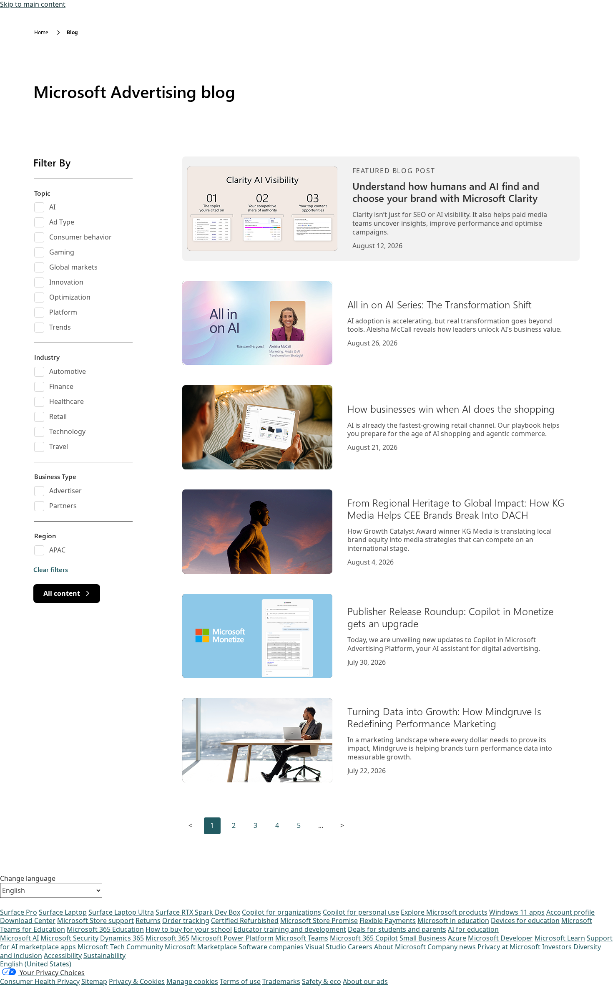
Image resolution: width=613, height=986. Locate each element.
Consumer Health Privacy (40, 981)
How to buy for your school (189, 929)
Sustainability (104, 955)
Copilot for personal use (361, 912)
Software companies (271, 946)
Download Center (27, 920)
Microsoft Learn (560, 938)
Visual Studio (325, 946)
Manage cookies (192, 981)
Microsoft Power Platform (232, 938)
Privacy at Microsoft (508, 946)
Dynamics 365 (122, 938)
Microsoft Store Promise (319, 920)
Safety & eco (321, 981)
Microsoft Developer (500, 938)
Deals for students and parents (397, 929)
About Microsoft (400, 946)
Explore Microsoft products (444, 912)
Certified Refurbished (245, 920)
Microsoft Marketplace (201, 946)
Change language (27, 878)
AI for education (473, 929)
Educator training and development (290, 929)
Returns (148, 920)
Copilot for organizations (281, 912)
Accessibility (63, 955)
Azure (457, 938)
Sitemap (94, 981)
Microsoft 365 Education (105, 929)
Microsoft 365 (167, 938)
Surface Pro (18, 912)
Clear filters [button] (50, 569)
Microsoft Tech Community (120, 946)
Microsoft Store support (95, 920)
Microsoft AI (19, 938)
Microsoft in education (453, 920)
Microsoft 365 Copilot (364, 938)
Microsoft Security (69, 938)
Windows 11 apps (517, 912)
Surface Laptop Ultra (121, 912)
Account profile (570, 912)
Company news (451, 946)
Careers (360, 946)
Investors (557, 946)
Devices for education (525, 920)
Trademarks (281, 981)
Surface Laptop (63, 912)
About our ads (365, 981)
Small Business (422, 938)
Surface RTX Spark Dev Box (198, 912)
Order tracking (185, 920)
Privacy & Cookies (137, 981)
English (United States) (35, 963)
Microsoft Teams (301, 938)
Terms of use (240, 981)
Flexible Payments (387, 920)
